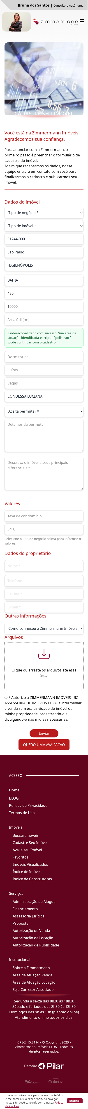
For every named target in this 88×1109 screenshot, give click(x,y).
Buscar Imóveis (26, 835)
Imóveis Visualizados (30, 864)
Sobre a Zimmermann (31, 967)
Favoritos (20, 857)
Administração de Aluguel (34, 901)
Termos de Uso (22, 812)
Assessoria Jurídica (28, 916)
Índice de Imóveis (27, 871)
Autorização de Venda (31, 930)
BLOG (14, 798)
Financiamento (25, 908)
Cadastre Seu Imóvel (30, 842)
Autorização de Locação (33, 937)
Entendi (74, 1101)
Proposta (20, 923)
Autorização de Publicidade (36, 945)
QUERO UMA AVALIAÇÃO (44, 744)
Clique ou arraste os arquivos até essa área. (44, 673)
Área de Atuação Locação (34, 982)
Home (14, 790)
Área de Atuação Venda (32, 975)
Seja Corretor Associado (33, 989)
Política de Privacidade (28, 805)
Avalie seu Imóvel (27, 849)
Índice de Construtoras (32, 878)
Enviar (44, 733)
